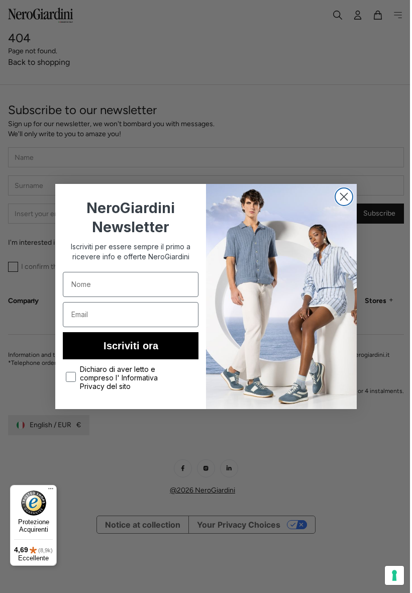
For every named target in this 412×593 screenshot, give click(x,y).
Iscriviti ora (126, 345)
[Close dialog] (340, 197)
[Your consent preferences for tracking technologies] (386, 575)
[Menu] (51, 491)
